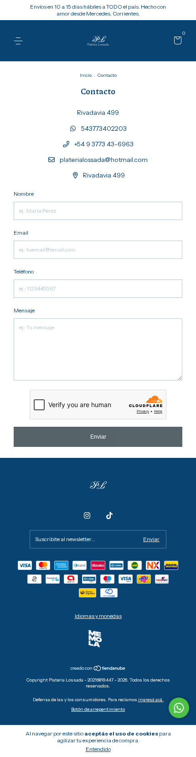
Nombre (24, 193)
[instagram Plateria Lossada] (87, 515)
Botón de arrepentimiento (98, 709)
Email (21, 232)
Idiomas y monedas (98, 615)
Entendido (98, 749)
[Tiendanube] (98, 669)
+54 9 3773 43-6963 (103, 144)
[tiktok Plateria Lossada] (109, 515)
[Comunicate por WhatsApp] (179, 708)
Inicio (86, 75)
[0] (176, 41)
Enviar (98, 437)
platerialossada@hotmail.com (104, 160)
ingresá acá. (151, 700)
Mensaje (24, 310)
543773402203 (103, 128)
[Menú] (20, 41)
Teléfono (24, 271)
